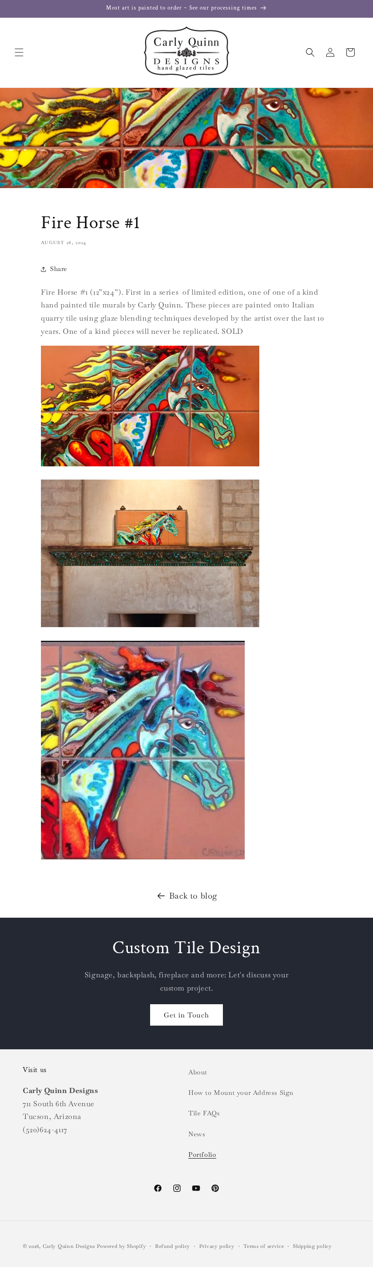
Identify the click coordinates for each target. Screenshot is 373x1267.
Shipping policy (312, 1246)
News (196, 1134)
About (197, 1072)
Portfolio (202, 1154)
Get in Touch (186, 1015)
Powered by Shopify (121, 1246)
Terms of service (263, 1246)
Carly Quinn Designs (69, 1246)
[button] (19, 52)
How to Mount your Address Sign (240, 1092)
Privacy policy (217, 1246)
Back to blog (193, 895)
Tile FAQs (204, 1113)
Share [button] (58, 269)
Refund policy (172, 1246)
